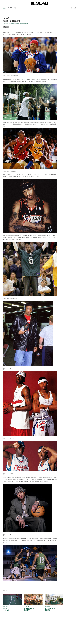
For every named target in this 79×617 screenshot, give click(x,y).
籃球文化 (23, 23)
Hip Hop (12, 23)
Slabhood (17, 23)
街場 (27, 23)
